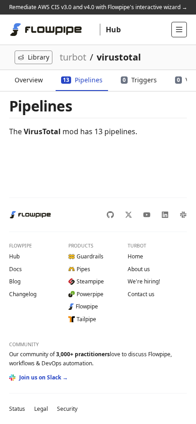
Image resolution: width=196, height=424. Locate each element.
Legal (41, 409)
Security (67, 409)
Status (17, 409)
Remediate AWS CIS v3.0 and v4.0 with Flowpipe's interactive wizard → (98, 7)
